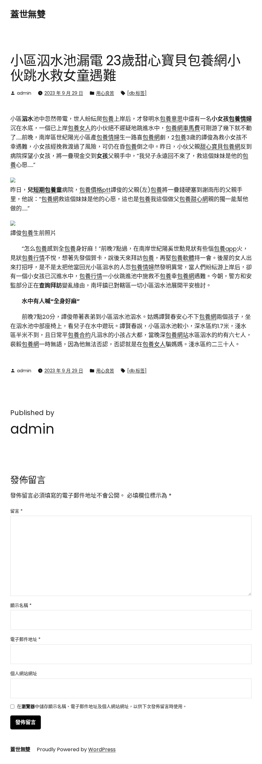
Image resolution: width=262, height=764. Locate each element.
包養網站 (177, 335)
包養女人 (79, 128)
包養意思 (171, 119)
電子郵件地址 (25, 639)
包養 (108, 119)
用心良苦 (105, 93)
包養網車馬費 (183, 128)
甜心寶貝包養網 (220, 147)
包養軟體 (182, 258)
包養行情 (33, 258)
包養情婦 (240, 119)
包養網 (151, 137)
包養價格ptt (95, 190)
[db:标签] (137, 93)
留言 (16, 511)
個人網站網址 (23, 673)
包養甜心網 (193, 199)
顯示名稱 (21, 605)
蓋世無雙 (27, 14)
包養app (225, 249)
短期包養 (44, 190)
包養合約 (79, 335)
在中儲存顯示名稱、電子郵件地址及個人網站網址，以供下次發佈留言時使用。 (102, 707)
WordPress (102, 749)
